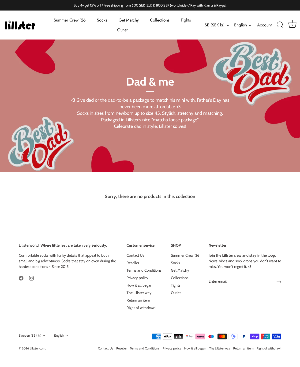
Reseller (133, 263)
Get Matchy (129, 20)
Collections (159, 20)
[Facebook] (21, 278)
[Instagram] (31, 278)
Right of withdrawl (141, 308)
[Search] (280, 25)
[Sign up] (279, 281)
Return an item (138, 300)
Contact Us (135, 255)
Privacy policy (137, 278)
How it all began (139, 285)
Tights (186, 20)
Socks (102, 20)
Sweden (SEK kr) (30, 335)
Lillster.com (37, 348)
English (240, 25)
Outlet (122, 30)
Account (264, 25)
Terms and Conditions (144, 270)
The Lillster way (139, 293)
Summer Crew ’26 (70, 20)
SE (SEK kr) (215, 25)
